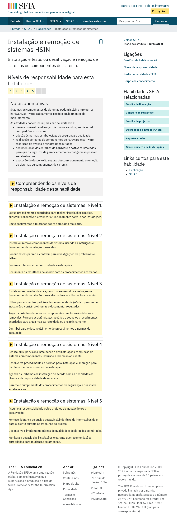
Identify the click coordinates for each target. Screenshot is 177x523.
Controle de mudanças (140, 112)
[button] (44, 21)
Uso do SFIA (33, 21)
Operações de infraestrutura (144, 129)
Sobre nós (69, 472)
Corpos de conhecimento (139, 81)
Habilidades (43, 29)
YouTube (98, 493)
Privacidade (70, 489)
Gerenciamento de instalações (145, 147)
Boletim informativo (157, 5)
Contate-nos (71, 478)
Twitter (97, 487)
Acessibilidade (72, 504)
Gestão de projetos (138, 121)
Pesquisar (161, 21)
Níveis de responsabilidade (140, 67)
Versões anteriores (94, 21)
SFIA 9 (54, 21)
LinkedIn (98, 472)
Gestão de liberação (138, 104)
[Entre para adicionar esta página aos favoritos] (101, 41)
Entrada (15, 21)
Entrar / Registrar (131, 5)
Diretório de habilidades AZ (140, 60)
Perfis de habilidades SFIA (140, 74)
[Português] (41, 6)
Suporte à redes (136, 138)
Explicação (136, 170)
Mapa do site (71, 483)
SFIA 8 (70, 21)
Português (159, 11)
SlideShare (100, 499)
